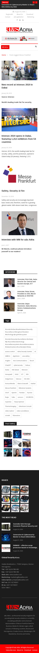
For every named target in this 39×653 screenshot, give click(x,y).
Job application (19, 17)
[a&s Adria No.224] (6, 493)
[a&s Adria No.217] (6, 511)
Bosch (32, 361)
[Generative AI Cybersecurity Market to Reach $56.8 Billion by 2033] (17, 438)
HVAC (17, 374)
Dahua (27, 365)
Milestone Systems (25, 388)
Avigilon (7, 361)
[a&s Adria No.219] (15, 502)
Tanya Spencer (19, 402)
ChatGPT (8, 365)
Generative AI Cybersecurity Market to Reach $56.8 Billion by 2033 (24, 537)
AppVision (16, 356)
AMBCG (7, 356)
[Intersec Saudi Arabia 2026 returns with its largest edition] (26, 447)
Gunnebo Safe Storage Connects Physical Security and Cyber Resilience (25, 526)
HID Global (15, 370)
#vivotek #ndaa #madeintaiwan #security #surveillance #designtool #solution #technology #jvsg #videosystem (18, 331)
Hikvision (25, 370)
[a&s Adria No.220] (6, 502)
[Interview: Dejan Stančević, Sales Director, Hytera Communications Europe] (10, 307)
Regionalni (9, 14)
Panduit (21, 393)
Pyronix (29, 393)
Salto (13, 397)
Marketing (30, 17)
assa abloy (26, 356)
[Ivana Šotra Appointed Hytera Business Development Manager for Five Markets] (17, 456)
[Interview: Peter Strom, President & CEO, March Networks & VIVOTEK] (10, 295)
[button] (34, 2)
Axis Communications (20, 361)
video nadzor (9, 411)
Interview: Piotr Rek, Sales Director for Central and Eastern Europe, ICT (27, 281)
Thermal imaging (10, 406)
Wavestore (16, 415)
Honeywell (8, 374)
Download (30, 14)
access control (10, 351)
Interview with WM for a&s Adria (18, 239)
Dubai (7, 370)
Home (4, 55)
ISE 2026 (26, 379)
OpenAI (14, 393)
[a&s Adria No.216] (15, 511)
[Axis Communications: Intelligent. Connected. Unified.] (17, 447)
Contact (7, 17)
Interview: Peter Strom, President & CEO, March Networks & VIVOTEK (26, 294)
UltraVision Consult (25, 406)
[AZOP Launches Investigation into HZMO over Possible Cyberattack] (8, 447)
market (33, 383)
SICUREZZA (29, 397)
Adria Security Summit (24, 351)
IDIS (27, 374)
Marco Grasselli (23, 383)
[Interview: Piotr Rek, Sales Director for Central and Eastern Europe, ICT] (10, 283)
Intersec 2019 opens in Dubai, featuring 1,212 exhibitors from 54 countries (19, 139)
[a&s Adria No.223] (15, 493)
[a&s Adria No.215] (24, 511)
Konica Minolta (10, 383)
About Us (20, 14)
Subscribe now (11, 650)
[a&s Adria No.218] (24, 502)
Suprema (8, 402)
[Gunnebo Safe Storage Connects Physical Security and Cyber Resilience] (8, 438)
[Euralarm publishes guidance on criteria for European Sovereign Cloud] (26, 456)
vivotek (7, 415)
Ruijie (7, 397)
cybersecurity (18, 365)
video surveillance (23, 411)
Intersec (18, 379)
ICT (22, 374)
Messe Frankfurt (10, 388)
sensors (20, 397)
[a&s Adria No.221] (24, 493)
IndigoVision (9, 379)
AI (35, 351)
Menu (6, 47)
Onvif (7, 393)
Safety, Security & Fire (13, 191)
